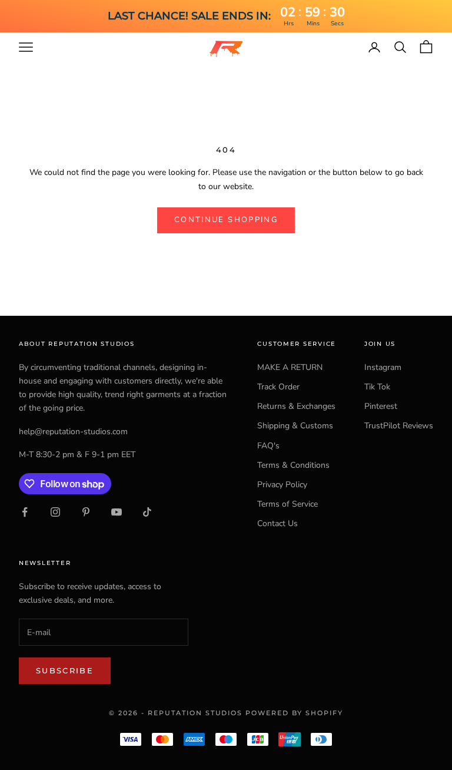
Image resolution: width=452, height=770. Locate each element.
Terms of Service (287, 504)
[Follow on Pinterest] (86, 512)
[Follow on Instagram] (55, 512)
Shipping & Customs (295, 425)
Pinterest (380, 406)
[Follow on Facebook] (25, 512)
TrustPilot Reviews (398, 425)
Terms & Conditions (293, 465)
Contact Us (277, 523)
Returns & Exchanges (296, 406)
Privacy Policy (282, 484)
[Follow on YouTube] (116, 512)
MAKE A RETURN (290, 367)
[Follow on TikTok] (147, 512)
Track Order (278, 386)
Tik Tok (377, 386)
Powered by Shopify (294, 713)
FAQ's (268, 445)
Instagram (382, 367)
